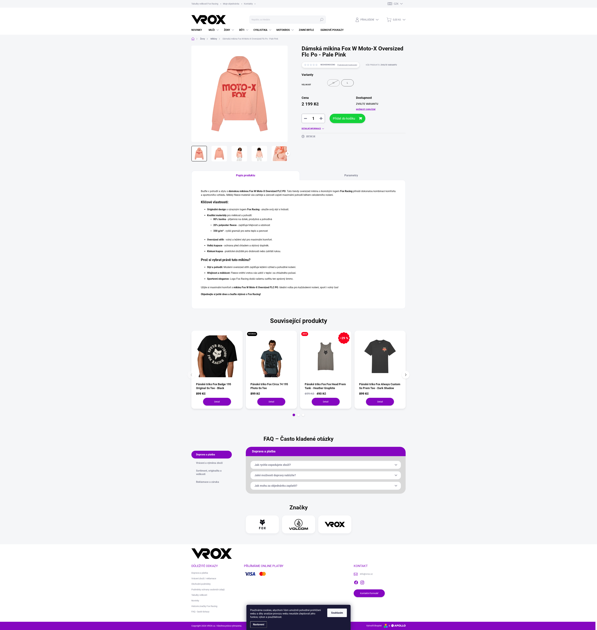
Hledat (321, 19)
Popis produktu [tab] (245, 175)
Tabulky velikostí (199, 595)
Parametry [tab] (351, 175)
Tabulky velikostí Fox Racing (204, 3)
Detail (217, 401)
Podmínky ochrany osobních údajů (208, 589)
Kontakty (248, 3)
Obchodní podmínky (201, 584)
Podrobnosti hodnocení (347, 65)
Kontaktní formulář (369, 593)
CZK (396, 3)
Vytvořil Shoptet (374, 625)
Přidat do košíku (344, 118)
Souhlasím (337, 612)
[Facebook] (356, 582)
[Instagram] (362, 582)
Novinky (195, 600)
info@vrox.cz (366, 574)
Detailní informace (311, 128)
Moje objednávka (231, 3)
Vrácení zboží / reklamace (203, 578)
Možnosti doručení (366, 109)
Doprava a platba (199, 573)
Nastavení (258, 624)
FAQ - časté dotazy (200, 611)
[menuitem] (197, 30)
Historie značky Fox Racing (204, 606)
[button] (294, 415)
